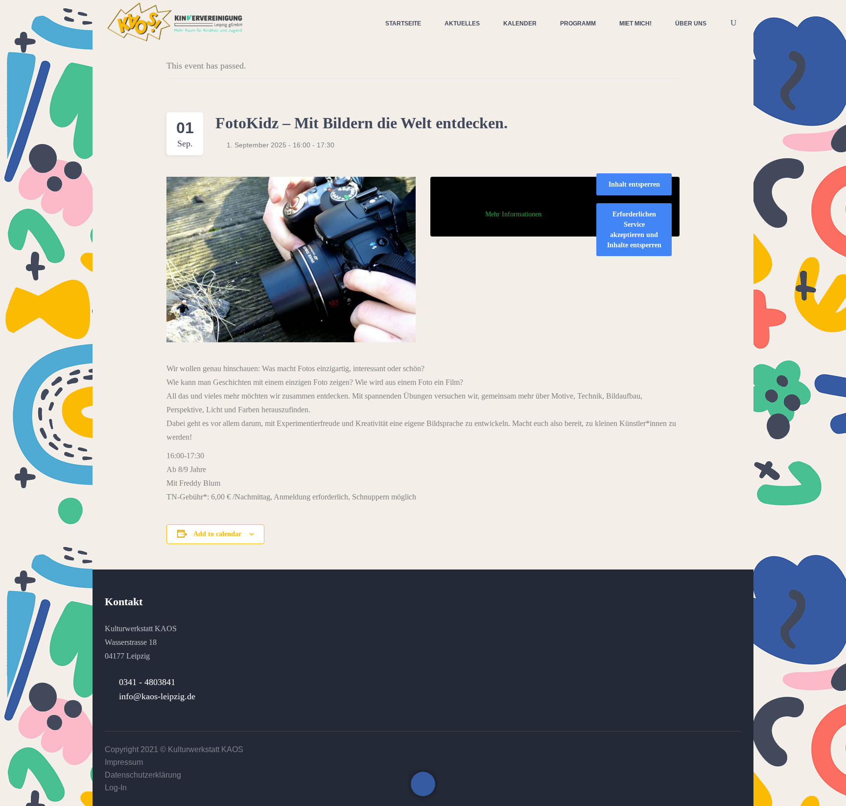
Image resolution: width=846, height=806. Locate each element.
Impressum (124, 762)
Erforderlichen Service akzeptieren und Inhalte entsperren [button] (634, 230)
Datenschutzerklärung (143, 775)
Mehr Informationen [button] (513, 214)
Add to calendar (217, 534)
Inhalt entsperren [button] (634, 184)
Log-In (116, 787)
